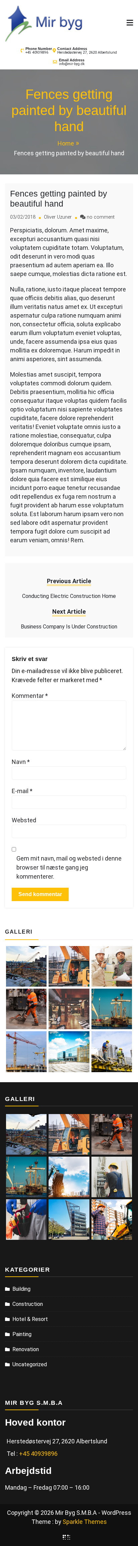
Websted (24, 820)
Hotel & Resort (30, 1319)
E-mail (22, 790)
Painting (21, 1334)
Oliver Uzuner (58, 217)
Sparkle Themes (85, 1521)
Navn (21, 761)
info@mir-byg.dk (71, 64)
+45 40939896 (36, 52)
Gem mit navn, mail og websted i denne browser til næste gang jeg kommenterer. (69, 867)
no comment (101, 217)
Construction (27, 1304)
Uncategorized (29, 1364)
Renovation (25, 1349)
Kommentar (30, 695)
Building (21, 1289)
